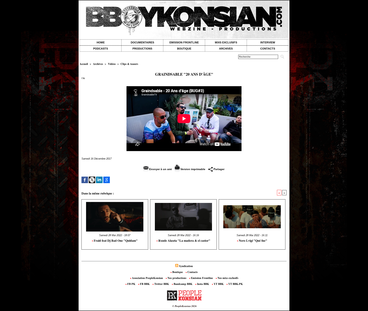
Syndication (186, 266)
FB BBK (144, 284)
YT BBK (218, 284)
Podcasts (100, 48)
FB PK (131, 284)
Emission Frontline (184, 42)
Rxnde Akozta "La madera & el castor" (184, 240)
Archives (226, 48)
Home (101, 42)
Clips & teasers (129, 64)
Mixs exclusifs (226, 42)
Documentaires (142, 42)
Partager (218, 169)
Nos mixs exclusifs (227, 278)
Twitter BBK (162, 284)
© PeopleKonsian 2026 (184, 306)
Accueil (84, 64)
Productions (142, 48)
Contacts (192, 272)
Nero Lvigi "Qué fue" (252, 240)
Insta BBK (203, 284)
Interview (267, 42)
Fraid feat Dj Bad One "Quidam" (115, 240)
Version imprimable (192, 169)
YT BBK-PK (235, 284)
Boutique (184, 48)
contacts (267, 48)
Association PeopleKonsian (147, 278)
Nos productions (177, 278)
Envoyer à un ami (160, 169)
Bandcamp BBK (183, 284)
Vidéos (112, 64)
